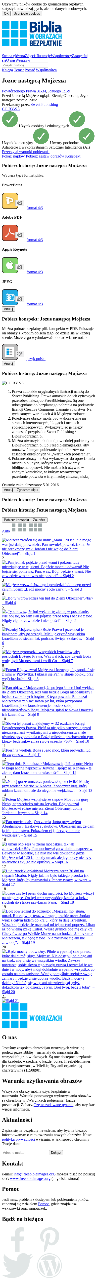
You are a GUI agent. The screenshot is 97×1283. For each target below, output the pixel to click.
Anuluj (8, 309)
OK (6, 13)
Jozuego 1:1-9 (59, 91)
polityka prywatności (18, 1139)
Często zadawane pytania (53, 1105)
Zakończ (39, 520)
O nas (10, 60)
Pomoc (43, 1204)
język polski (36, 359)
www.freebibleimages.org (30, 1178)
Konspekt (72, 156)
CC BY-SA (11, 109)
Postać (30, 70)
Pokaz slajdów (13, 156)
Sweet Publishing (44, 104)
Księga (7, 70)
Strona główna (13, 56)
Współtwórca (46, 70)
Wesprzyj (22, 60)
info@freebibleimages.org (34, 1174)
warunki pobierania (25, 152)
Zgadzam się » (27, 490)
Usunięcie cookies (27, 13)
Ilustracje (44, 56)
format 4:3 (35, 207)
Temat (19, 70)
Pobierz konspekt (16, 520)
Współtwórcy (61, 56)
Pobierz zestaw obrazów (45, 156)
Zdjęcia (31, 56)
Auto (6, 531)
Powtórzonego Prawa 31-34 (24, 91)
